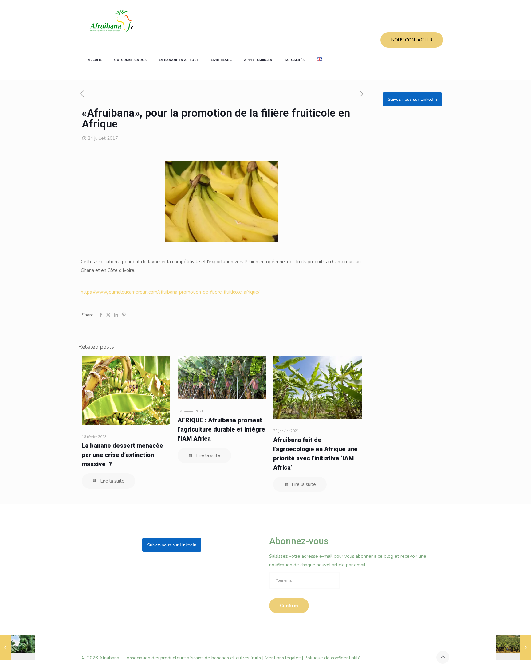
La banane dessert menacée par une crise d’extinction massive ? (122, 455)
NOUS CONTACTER (411, 40)
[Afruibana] (111, 20)
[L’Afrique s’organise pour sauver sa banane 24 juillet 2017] (513, 647)
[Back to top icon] (442, 657)
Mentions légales (283, 658)
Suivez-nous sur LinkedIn (412, 99)
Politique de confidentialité (332, 658)
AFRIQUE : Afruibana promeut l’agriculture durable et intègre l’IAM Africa (221, 429)
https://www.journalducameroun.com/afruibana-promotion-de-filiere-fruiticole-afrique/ (170, 292)
